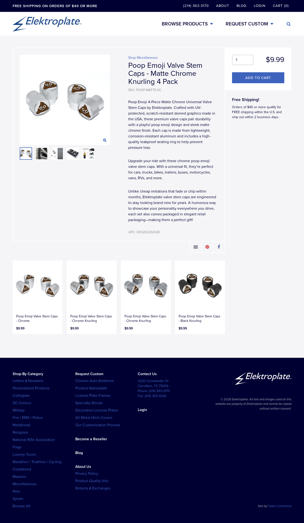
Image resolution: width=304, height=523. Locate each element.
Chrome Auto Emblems (94, 380)
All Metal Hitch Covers (93, 417)
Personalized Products (31, 388)
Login (260, 6)
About (222, 6)
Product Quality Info (91, 481)
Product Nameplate (91, 388)
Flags (17, 447)
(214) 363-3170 (196, 6)
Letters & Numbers (28, 380)
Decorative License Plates (96, 410)
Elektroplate (47, 24)
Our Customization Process (97, 425)
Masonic (19, 476)
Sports (18, 498)
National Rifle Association (34, 439)
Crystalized (22, 469)
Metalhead (21, 425)
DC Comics (22, 403)
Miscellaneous (24, 484)
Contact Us (147, 374)
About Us (83, 466)
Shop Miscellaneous (143, 58)
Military (19, 410)
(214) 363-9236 (155, 396)
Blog (242, 6)
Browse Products (185, 23)
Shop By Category (28, 374)
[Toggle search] (289, 24)
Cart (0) (281, 6)
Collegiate (21, 395)
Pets (16, 491)
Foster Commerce (279, 506)
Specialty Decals (89, 403)
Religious (20, 432)
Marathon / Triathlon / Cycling (37, 462)
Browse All (21, 506)
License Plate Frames (92, 395)
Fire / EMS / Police (28, 417)
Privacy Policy (86, 473)
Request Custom (247, 23)
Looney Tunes (24, 454)
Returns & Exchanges (92, 488)
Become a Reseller (91, 439)
